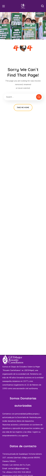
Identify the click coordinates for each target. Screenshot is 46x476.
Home (16, 29)
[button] (42, 6)
